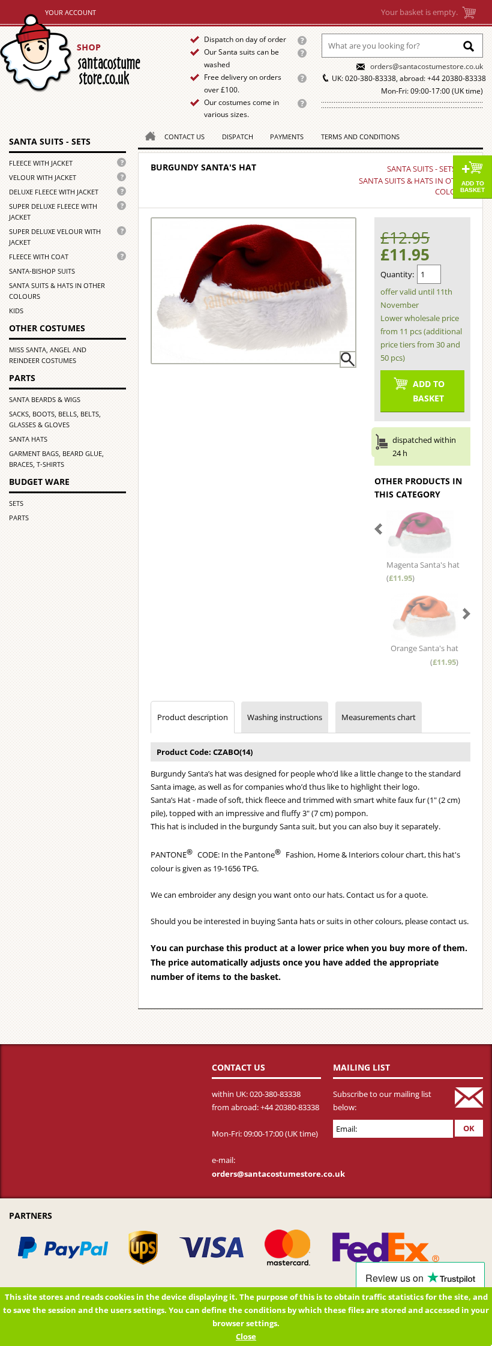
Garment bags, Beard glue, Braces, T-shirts (56, 459)
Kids (16, 310)
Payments (287, 136)
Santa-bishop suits (42, 270)
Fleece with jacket (41, 162)
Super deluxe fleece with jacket (53, 211)
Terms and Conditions (360, 136)
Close (246, 1336)
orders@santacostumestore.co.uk (426, 66)
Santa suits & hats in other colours (57, 291)
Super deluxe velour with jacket (55, 237)
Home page (85, 53)
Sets (16, 503)
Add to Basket (472, 186)
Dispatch (237, 136)
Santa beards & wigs (44, 399)
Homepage (147, 135)
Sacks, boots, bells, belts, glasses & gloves (55, 419)
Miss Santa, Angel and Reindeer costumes (47, 355)
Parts (19, 517)
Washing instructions (284, 717)
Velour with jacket (42, 177)
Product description (192, 717)
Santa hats (28, 438)
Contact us (184, 136)
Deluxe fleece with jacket (53, 191)
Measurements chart (378, 717)
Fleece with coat (38, 256)
